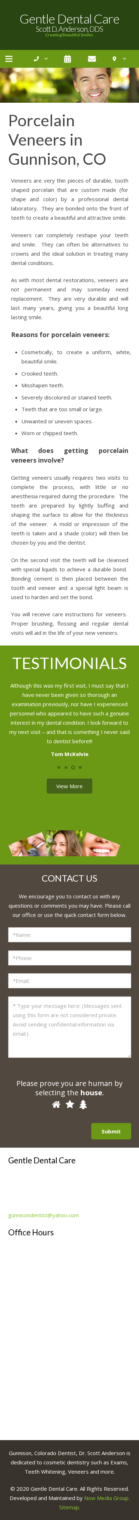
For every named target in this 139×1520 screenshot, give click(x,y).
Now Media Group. (107, 1497)
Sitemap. (69, 1507)
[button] (58, 767)
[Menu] (9, 59)
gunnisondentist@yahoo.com (43, 1215)
